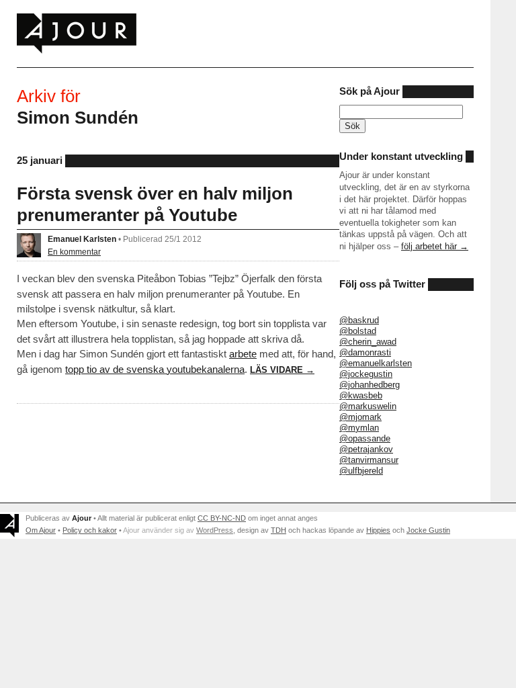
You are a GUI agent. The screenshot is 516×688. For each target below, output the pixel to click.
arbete (243, 353)
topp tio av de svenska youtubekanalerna (155, 369)
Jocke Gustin (428, 530)
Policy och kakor (89, 530)
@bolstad (357, 331)
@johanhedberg (369, 385)
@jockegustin (365, 374)
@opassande (364, 438)
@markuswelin (367, 406)
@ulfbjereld (361, 471)
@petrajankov (366, 449)
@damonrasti (365, 352)
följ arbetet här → (434, 246)
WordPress (214, 530)
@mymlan (359, 428)
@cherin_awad (367, 342)
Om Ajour (41, 530)
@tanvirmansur (368, 460)
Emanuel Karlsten (82, 238)
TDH (278, 530)
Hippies (378, 530)
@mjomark (360, 417)
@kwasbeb (360, 395)
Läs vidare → (282, 370)
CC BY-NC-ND (222, 518)
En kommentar (74, 251)
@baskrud (359, 320)
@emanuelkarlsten (375, 363)
